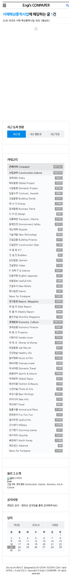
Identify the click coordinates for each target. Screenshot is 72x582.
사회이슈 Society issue (35, 337)
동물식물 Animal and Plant (35, 409)
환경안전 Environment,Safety (35, 224)
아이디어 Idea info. (35, 399)
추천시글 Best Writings (35, 393)
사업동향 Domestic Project (35, 188)
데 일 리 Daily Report (35, 306)
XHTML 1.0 (11, 570)
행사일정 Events (35, 291)
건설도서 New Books (35, 285)
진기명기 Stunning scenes (35, 430)
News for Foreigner (35, 296)
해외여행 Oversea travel (35, 363)
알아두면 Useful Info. (35, 419)
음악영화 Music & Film (35, 357)
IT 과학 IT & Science (35, 270)
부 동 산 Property (35, 332)
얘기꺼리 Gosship (35, 435)
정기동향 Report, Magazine (35, 301)
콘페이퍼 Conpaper (35, 166)
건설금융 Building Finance (35, 239)
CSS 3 (23, 570)
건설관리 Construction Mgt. (35, 244)
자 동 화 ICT (35, 249)
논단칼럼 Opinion (35, 260)
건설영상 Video (35, 265)
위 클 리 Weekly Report (35, 311)
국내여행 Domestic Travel (35, 368)
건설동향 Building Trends (35, 198)
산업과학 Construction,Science (35, 172)
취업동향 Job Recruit (35, 347)
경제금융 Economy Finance (35, 327)
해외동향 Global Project (35, 182)
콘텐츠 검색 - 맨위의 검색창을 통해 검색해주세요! (32, 505)
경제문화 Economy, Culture (35, 321)
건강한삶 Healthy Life (35, 352)
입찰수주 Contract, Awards (35, 193)
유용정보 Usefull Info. (35, 280)
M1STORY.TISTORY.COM (48, 567)
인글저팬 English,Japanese (35, 275)
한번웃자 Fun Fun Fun (35, 414)
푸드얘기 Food (35, 404)
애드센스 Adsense (35, 445)
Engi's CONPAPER (36, 5)
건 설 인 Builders (35, 254)
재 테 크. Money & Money (35, 342)
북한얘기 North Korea (35, 440)
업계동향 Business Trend (35, 208)
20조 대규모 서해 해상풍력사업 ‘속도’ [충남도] (26, 20)
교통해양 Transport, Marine (35, 218)
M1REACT (18, 567)
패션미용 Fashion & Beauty (35, 383)
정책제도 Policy (35, 177)
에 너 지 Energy (35, 203)
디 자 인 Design (35, 213)
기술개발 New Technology (35, 234)
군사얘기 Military (35, 424)
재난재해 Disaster (35, 229)
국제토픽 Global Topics (35, 378)
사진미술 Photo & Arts (35, 388)
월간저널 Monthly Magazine (35, 316)
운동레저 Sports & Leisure (35, 373)
